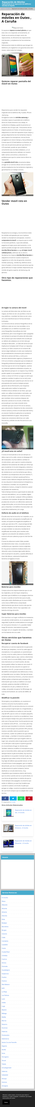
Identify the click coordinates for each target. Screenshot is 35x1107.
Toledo (4, 1064)
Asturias (4, 916)
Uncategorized (6, 1068)
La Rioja (4, 992)
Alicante (4, 908)
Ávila (3, 919)
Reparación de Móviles (13, 2)
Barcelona (5, 926)
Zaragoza (5, 1086)
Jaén (3, 988)
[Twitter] (13, 798)
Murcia (4, 1021)
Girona (4, 963)
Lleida (4, 1002)
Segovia (4, 1046)
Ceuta (4, 948)
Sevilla (4, 1050)
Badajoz (4, 923)
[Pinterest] (29, 798)
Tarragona (5, 1057)
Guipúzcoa (5, 974)
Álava (3, 901)
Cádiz (3, 937)
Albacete (4, 905)
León (3, 999)
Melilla (4, 1017)
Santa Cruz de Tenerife (9, 1042)
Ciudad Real (6, 952)
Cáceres (4, 934)
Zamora (4, 1082)
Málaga (4, 1013)
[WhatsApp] (21, 798)
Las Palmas (5, 995)
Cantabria (5, 941)
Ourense (4, 1028)
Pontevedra (5, 1035)
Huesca (4, 981)
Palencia (4, 1031)
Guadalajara (6, 970)
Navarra (4, 1024)
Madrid (4, 1010)
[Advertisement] (17, 97)
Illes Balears (6, 984)
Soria (3, 1053)
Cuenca (4, 959)
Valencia (4, 1071)
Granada (4, 966)
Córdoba (4, 955)
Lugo (3, 1006)
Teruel (4, 1060)
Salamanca (5, 1039)
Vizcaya (4, 1078)
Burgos (4, 930)
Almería (4, 912)
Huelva (4, 977)
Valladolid (5, 1075)
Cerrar (6, 1102)
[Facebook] (5, 798)
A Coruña (7, 8)
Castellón (5, 945)
